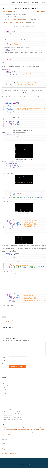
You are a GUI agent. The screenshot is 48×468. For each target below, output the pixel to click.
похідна (17, 432)
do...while (9, 427)
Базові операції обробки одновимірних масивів (14, 413)
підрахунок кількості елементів (18, 19)
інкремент (8, 434)
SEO (31, 427)
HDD (19, 427)
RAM (27, 427)
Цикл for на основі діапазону (10, 403)
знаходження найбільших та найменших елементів (14, 22)
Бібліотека (26, 2)
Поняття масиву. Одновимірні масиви (12, 409)
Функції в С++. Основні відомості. (9, 405)
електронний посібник (24, 431)
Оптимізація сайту (39, 429)
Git (17, 427)
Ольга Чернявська (7, 11)
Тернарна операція (8, 391)
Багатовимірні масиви (8, 415)
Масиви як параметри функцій (8, 329)
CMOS (7, 427)
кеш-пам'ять (30, 431)
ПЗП (43, 429)
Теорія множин (7, 431)
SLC (33, 427)
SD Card (29, 427)
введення (6, 16)
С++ (3, 431)
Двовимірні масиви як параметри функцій (12, 417)
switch (43, 427)
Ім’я (3, 357)
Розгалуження (5, 389)
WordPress (29, 464)
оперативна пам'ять (5, 432)
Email (3, 360)
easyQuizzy (13, 427)
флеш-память (42, 432)
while (13, 429)
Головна (13, 2)
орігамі (11, 432)
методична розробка (38, 431)
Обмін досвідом (35, 2)
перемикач (14, 432)
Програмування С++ (14, 320)
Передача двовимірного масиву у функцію (37, 329)
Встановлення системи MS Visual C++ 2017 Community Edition (15, 381)
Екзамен (24, 429)
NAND (23, 427)
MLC (20, 427)
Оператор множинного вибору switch (12, 393)
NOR (25, 427)
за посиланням (41, 92)
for (16, 427)
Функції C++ (13, 431)
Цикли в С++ (5, 395)
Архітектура (16, 429)
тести (38, 432)
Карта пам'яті (28, 429)
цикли (4, 434)
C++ (6, 321)
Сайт (3, 363)
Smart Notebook (36, 427)
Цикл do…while (7, 399)
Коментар (4, 343)
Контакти (44, 2)
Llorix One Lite (19, 464)
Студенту (19, 2)
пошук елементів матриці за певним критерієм (13, 17)
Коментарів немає (40, 11)
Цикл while (6, 397)
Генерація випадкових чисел (8, 387)
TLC (44, 427)
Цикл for (5, 401)
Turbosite (4, 429)
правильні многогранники (23, 432)
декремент (18, 431)
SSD (40, 427)
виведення (11, 16)
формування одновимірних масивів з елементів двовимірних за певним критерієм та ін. (22, 23)
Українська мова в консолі (8, 383)
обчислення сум (7, 19)
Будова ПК (21, 429)
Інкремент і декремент (7, 385)
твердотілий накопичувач (32, 432)
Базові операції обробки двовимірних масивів (13, 419)
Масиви (9, 321)
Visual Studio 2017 (9, 429)
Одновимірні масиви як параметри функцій (13, 411)
